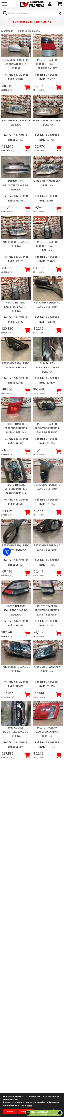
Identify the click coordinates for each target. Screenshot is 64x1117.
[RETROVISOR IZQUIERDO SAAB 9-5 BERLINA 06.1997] (16, 45)
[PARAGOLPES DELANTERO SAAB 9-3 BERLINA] (16, 167)
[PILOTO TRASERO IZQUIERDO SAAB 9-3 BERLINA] (16, 288)
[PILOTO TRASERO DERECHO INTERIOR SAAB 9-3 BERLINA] (16, 410)
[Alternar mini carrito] (59, 4)
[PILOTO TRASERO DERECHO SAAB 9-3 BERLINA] (48, 227)
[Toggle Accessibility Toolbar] (6, 551)
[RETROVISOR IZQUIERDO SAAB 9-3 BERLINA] (16, 349)
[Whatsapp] (50, 4)
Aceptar (9, 1111)
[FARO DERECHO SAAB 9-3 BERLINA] (16, 106)
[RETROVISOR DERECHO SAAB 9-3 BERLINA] (48, 288)
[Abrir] (4, 4)
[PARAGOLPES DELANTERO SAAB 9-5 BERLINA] (48, 349)
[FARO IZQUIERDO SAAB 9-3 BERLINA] (48, 106)
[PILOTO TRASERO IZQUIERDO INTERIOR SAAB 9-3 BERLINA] (48, 410)
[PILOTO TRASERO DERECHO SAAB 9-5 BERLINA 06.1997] (48, 45)
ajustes (28, 1105)
